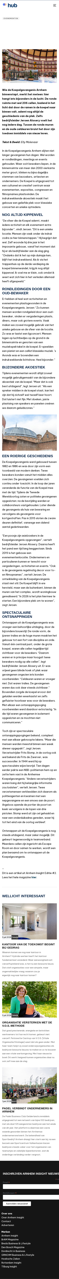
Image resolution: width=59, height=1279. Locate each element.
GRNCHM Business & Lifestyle (17, 1254)
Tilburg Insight (9, 1266)
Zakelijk (14, 937)
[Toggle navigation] (47, 5)
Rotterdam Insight (11, 1262)
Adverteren (7, 1225)
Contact (6, 1221)
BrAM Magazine (10, 1239)
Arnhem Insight (9, 1235)
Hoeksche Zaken (10, 1258)
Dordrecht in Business (13, 1251)
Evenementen (11, 18)
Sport (14, 1101)
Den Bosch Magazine (12, 1247)
